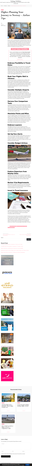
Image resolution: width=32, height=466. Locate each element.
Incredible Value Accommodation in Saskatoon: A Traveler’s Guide (12, 246)
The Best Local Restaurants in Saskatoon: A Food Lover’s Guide (11, 244)
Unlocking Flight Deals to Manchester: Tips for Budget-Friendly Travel (7, 406)
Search (2, 237)
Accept (27, 464)
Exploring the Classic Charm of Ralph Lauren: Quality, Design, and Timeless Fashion (15, 250)
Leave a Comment (3, 25)
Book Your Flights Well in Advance (22, 226)
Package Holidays (16, 1)
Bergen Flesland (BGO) (13, 226)
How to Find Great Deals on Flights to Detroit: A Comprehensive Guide (7, 427)
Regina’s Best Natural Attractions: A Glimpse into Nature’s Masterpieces (13, 252)
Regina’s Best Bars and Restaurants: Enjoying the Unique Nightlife (12, 248)
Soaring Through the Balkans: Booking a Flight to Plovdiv (23, 405)
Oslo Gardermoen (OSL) (11, 227)
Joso (1, 23)
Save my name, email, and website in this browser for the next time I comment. (13, 453)
